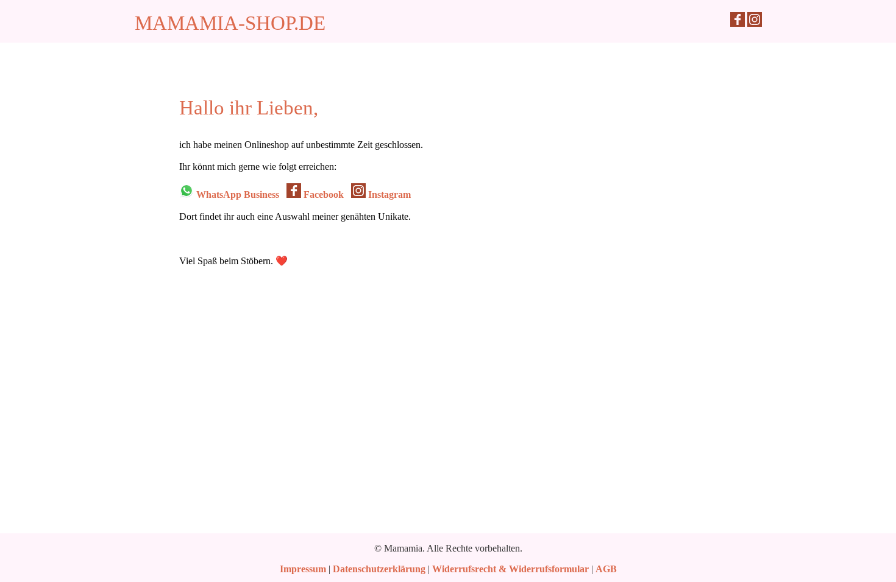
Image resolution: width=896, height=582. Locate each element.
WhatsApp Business (236, 194)
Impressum (303, 569)
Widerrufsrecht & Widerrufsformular (510, 569)
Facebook (322, 194)
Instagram (388, 194)
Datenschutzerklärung (379, 569)
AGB (606, 569)
